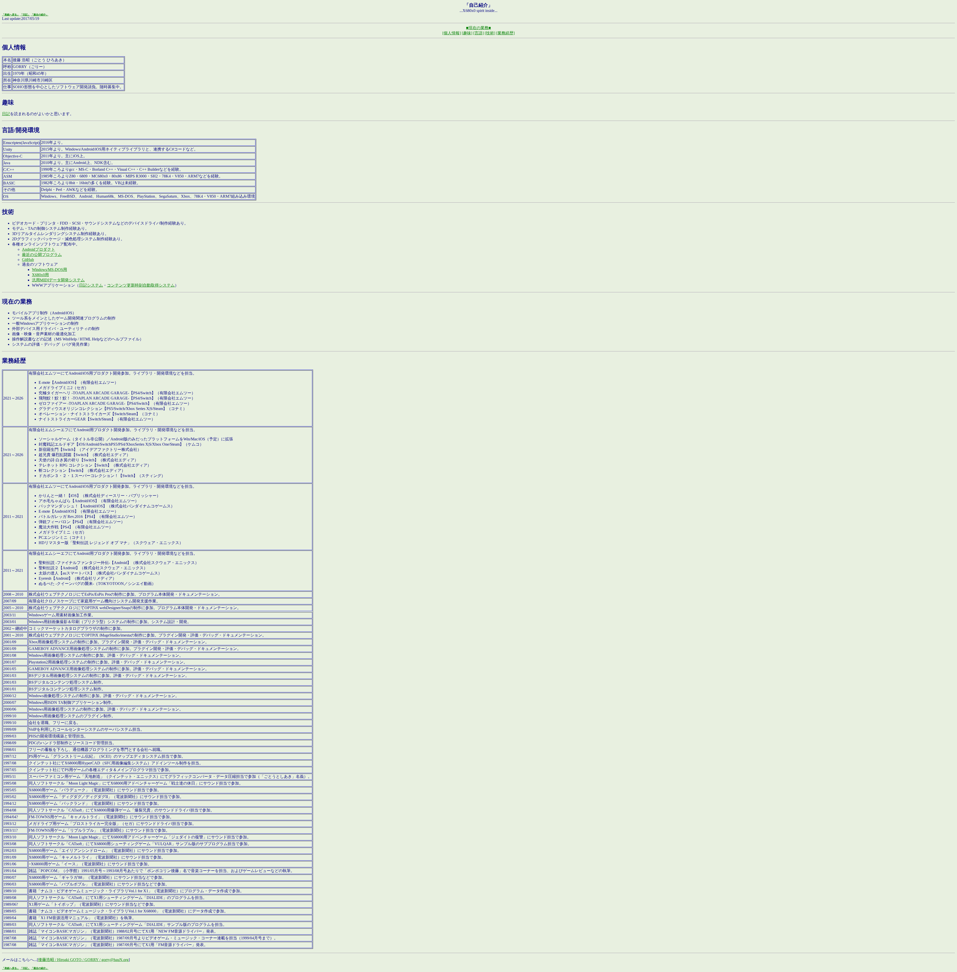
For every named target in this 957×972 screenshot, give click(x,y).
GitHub (28, 259)
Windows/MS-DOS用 (49, 269)
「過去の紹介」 (39, 14)
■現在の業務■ (478, 28)
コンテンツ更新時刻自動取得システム (141, 285)
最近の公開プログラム (42, 254)
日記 (6, 114)
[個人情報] (451, 33)
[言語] (478, 33)
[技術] (490, 33)
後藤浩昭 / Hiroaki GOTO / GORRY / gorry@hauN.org (83, 960)
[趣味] (467, 33)
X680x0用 (40, 275)
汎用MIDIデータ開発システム (58, 280)
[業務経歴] (505, 33)
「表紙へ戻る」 (10, 14)
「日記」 (25, 14)
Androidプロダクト (38, 249)
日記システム (91, 285)
